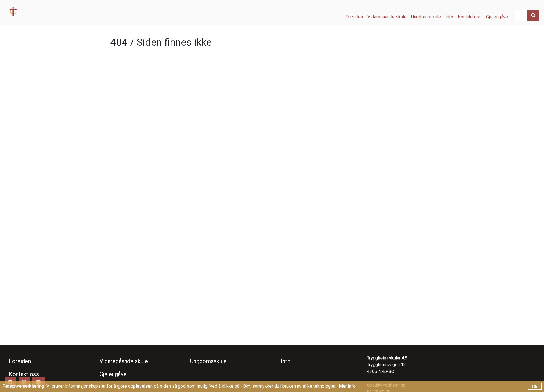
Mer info (347, 386)
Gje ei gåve (497, 17)
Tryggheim (49, 11)
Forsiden (354, 17)
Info (449, 17)
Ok (534, 386)
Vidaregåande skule (387, 17)
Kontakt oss (470, 17)
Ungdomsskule (426, 17)
